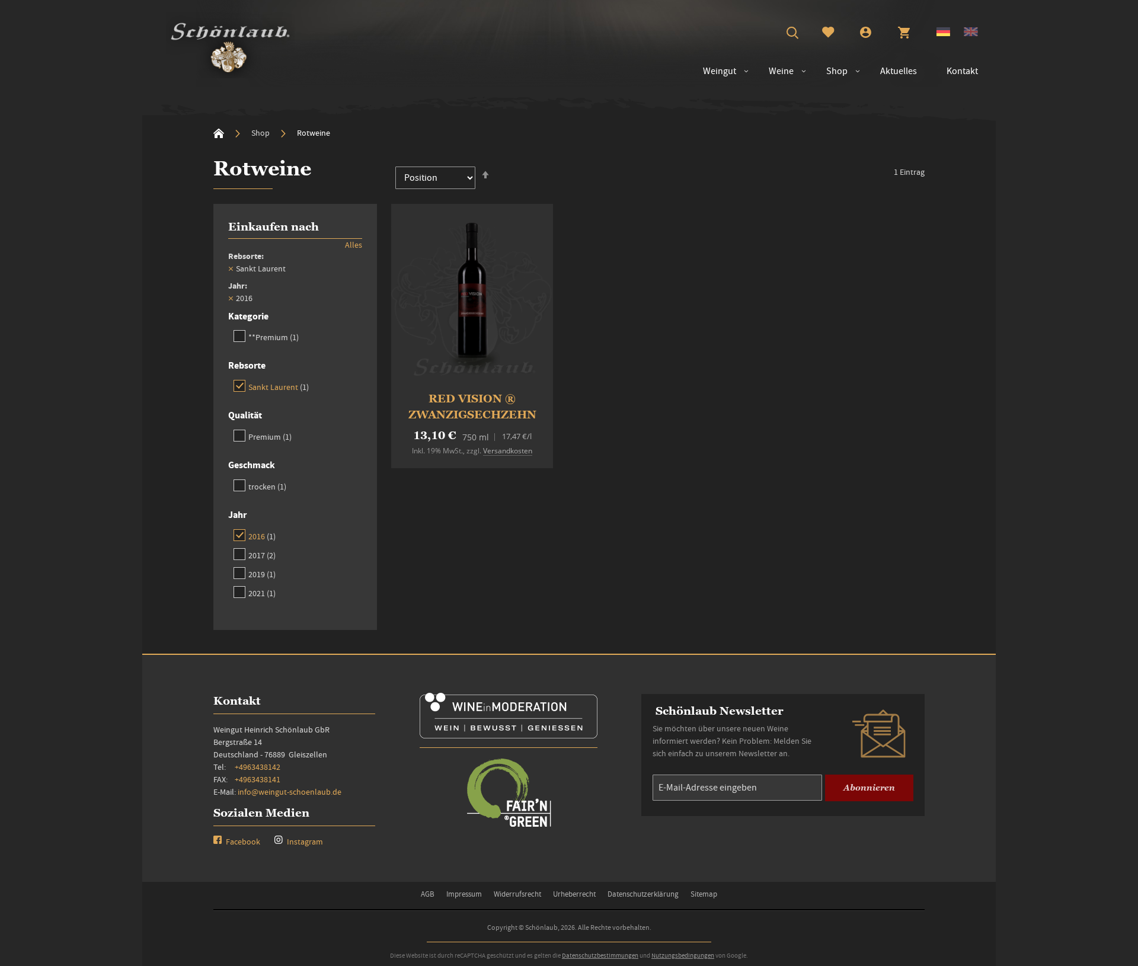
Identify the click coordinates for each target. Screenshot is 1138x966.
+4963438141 (257, 779)
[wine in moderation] (508, 734)
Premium (270, 436)
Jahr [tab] (237, 514)
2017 (262, 555)
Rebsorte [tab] (247, 365)
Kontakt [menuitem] (962, 71)
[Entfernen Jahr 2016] (230, 298)
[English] (971, 33)
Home (218, 133)
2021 (262, 593)
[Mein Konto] (865, 34)
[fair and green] (508, 826)
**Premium (273, 337)
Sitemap (704, 894)
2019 (262, 574)
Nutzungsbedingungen (682, 955)
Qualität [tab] (245, 415)
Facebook (242, 841)
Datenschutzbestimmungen (600, 955)
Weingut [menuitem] (719, 71)
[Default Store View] (943, 33)
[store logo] (230, 45)
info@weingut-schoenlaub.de (289, 791)
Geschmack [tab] (251, 465)
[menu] (834, 71)
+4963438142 (257, 767)
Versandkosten (507, 451)
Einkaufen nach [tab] (273, 226)
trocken (267, 486)
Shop (261, 132)
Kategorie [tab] (248, 316)
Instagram (304, 841)
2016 (262, 536)
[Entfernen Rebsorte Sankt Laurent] (230, 268)
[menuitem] (775, 71)
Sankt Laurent (278, 386)
